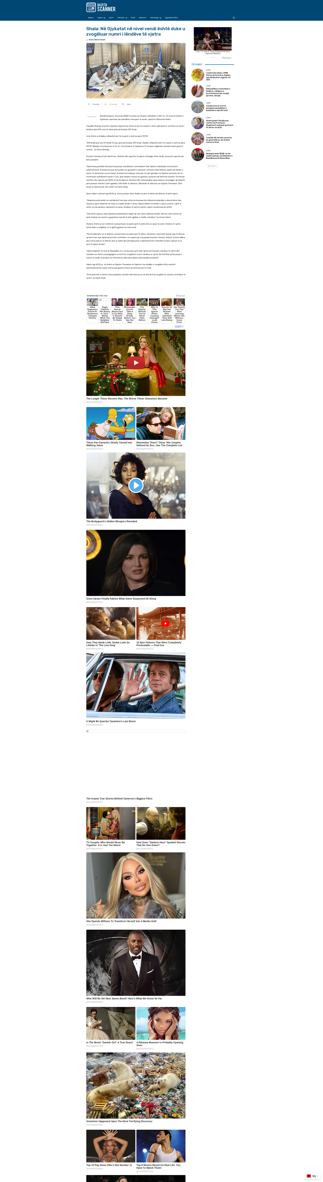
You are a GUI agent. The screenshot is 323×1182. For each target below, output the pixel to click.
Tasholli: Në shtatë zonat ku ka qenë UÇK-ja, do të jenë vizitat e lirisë (219, 140)
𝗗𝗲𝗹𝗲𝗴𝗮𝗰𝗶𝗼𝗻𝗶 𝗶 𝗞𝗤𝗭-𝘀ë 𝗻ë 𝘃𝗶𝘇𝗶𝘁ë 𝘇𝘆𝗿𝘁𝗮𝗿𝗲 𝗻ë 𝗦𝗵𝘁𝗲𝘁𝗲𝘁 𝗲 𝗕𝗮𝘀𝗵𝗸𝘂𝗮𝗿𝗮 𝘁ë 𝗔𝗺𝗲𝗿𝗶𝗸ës (219, 155)
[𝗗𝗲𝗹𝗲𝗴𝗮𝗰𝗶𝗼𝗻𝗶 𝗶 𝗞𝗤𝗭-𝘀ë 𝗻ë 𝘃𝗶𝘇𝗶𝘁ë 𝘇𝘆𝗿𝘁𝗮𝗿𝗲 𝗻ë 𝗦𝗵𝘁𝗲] (197, 154)
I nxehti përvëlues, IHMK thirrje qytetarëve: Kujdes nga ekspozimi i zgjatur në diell (218, 76)
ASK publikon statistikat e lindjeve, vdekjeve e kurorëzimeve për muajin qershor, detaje (218, 92)
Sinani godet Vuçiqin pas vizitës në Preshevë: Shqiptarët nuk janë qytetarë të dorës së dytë (219, 124)
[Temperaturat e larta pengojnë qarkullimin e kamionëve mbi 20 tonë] (197, 106)
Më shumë (212, 166)
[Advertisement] (135, 289)
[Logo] (105, 7)
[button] (234, 18)
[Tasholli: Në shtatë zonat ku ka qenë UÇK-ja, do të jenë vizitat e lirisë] (197, 138)
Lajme (208, 70)
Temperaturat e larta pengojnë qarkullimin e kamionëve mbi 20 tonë (217, 108)
